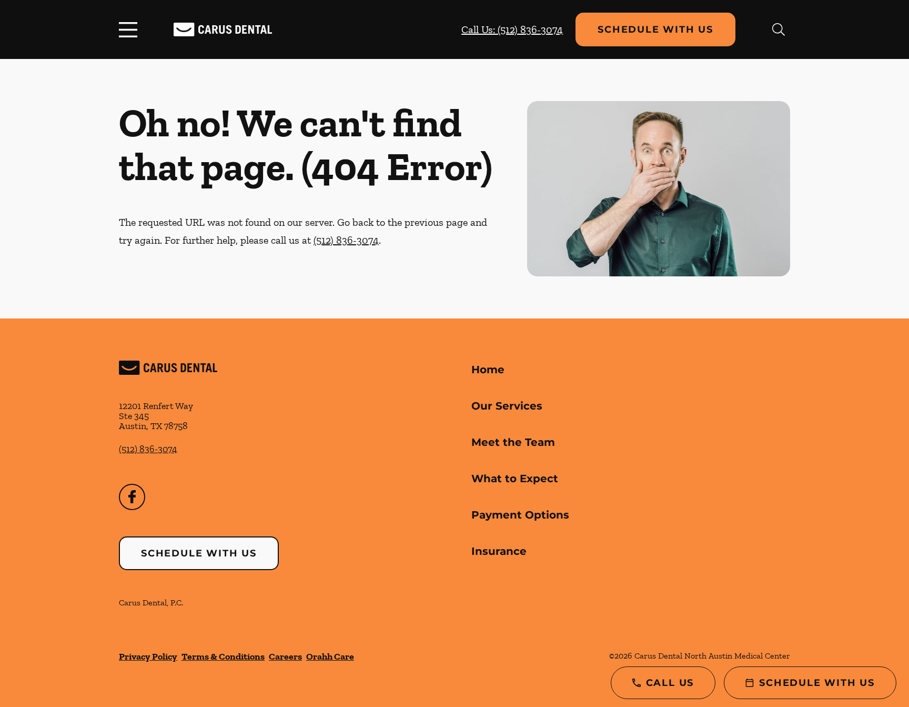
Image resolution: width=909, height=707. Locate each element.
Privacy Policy (148, 656)
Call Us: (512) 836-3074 (512, 29)
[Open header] (130, 29)
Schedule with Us (655, 29)
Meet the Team (513, 442)
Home (487, 369)
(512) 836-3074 (346, 240)
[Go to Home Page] (223, 30)
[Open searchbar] (778, 29)
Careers (285, 656)
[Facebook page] (132, 497)
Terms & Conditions (223, 656)
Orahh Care (330, 656)
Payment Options (520, 515)
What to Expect (514, 478)
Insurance (499, 551)
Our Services (506, 406)
